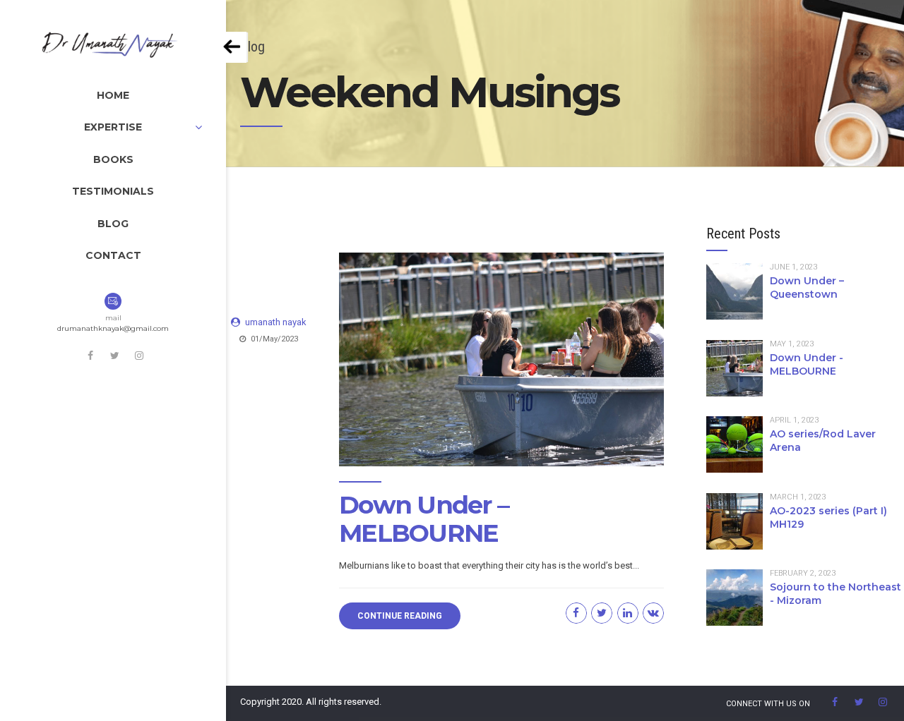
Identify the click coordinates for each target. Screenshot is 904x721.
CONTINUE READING (399, 616)
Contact (113, 255)
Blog (113, 223)
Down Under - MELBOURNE (806, 364)
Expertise (113, 127)
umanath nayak (276, 322)
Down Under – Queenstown (807, 287)
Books (113, 159)
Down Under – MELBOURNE (424, 519)
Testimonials (113, 191)
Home (113, 95)
